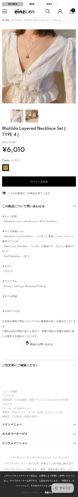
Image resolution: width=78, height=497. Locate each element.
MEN (31, 4)
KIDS (49, 4)
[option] (39, 66)
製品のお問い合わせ (41, 344)
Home (5, 20)
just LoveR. (9, 142)
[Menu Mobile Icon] (4, 11)
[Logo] (25, 11)
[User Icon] (60, 11)
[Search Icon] (47, 11)
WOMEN (12, 4)
